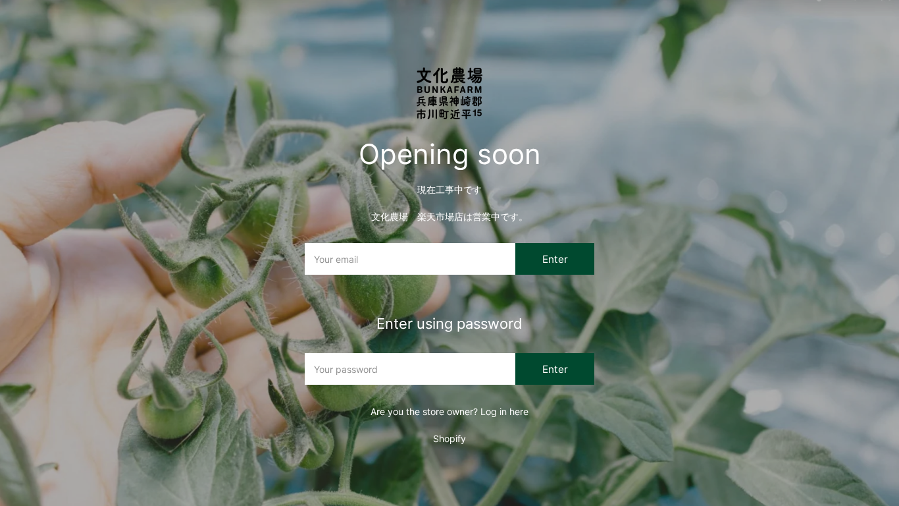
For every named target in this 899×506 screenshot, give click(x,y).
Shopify (449, 438)
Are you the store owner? (449, 411)
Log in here (504, 411)
